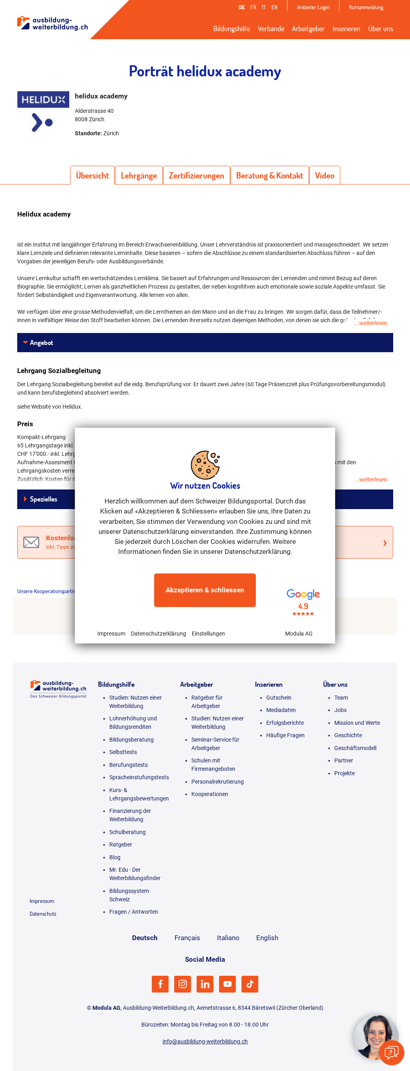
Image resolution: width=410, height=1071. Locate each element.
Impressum (111, 633)
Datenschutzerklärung (158, 633)
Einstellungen (208, 633)
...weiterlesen (370, 323)
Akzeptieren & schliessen (205, 590)
